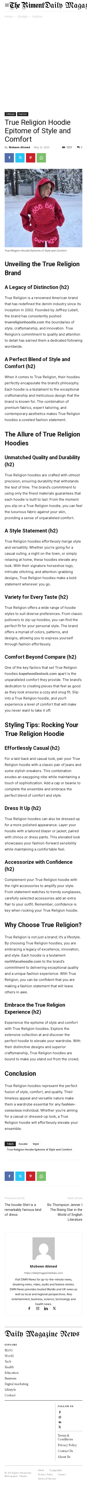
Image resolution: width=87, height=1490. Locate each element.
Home (9, 16)
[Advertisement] (43, 66)
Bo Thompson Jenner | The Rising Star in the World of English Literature (64, 1212)
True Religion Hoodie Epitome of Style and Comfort (39, 1149)
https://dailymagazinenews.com (43, 1273)
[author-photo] (43, 1260)
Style (36, 1144)
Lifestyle (22, 16)
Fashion (37, 16)
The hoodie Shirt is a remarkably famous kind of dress (23, 1210)
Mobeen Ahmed (19, 147)
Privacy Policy (67, 1445)
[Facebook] (9, 158)
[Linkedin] (48, 1309)
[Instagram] (39, 1309)
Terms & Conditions (65, 1437)
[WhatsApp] (41, 158)
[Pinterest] (30, 158)
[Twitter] (20, 158)
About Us (64, 1457)
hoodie (23, 1144)
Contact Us (65, 1451)
